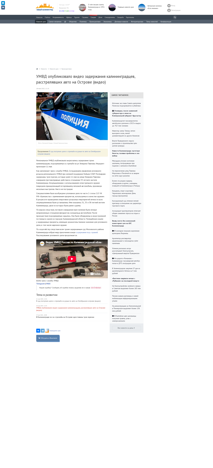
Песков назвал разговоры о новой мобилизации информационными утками (125, 298)
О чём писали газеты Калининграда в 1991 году (96, 7)
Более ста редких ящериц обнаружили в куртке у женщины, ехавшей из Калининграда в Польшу (126, 183)
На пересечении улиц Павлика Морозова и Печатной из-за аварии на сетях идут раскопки (125, 173)
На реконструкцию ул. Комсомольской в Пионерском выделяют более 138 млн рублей (126, 308)
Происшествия (94, 22)
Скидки (93, 17)
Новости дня (41, 22)
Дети (100, 17)
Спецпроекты (110, 17)
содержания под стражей (87, 232)
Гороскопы (130, 17)
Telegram (40, 283)
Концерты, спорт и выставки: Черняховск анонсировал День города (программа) (124, 193)
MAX (48, 283)
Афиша (69, 17)
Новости (39, 17)
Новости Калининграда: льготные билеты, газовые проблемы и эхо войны (126, 153)
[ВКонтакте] (38, 331)
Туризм (77, 17)
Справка (85, 17)
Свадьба (120, 17)
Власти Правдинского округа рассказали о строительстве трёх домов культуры (124, 143)
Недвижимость (58, 17)
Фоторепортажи (137, 22)
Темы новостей (152, 22)
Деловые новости (121, 22)
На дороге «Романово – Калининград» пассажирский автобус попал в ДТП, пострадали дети (126, 260)
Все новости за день (125, 328)
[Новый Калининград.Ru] (37, 69)
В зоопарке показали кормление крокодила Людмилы (125, 232)
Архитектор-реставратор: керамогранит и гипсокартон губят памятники (125, 240)
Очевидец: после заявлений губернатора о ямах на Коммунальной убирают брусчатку (126, 113)
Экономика (107, 22)
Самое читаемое (55, 22)
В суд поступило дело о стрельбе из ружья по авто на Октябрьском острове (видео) (68, 301)
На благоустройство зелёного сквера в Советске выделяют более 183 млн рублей (126, 288)
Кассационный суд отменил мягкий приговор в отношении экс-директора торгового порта (126, 203)
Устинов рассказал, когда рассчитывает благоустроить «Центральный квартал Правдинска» (126, 250)
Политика (83, 22)
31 (64, 8)
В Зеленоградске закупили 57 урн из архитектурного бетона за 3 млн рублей (126, 270)
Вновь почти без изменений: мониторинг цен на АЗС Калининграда (123, 223)
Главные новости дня (126, 7)
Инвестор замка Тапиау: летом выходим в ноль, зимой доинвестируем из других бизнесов (125, 133)
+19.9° (64, 5)
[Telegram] (43, 331)
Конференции (166, 22)
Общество (73, 22)
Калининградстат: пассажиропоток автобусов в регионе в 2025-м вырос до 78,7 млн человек (126, 123)
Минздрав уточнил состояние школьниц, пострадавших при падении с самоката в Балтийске (124, 163)
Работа (47, 17)
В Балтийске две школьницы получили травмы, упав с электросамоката (124, 318)
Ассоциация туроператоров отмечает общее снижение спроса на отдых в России (126, 213)
